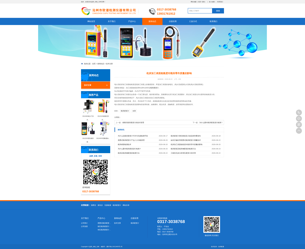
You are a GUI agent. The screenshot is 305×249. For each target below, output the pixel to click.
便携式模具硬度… (104, 223)
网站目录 (126, 205)
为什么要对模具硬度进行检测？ (211, 122)
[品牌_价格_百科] (113, 11)
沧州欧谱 (221, 246)
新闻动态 (152, 21)
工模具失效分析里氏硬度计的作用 (183, 153)
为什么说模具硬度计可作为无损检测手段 (133, 136)
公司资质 (84, 226)
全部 (134, 111)
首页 (94, 64)
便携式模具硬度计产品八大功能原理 (131, 140)
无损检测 (107, 205)
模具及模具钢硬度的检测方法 (129, 153)
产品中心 (132, 21)
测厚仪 (93, 205)
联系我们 (220, 2)
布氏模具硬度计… (104, 230)
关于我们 (111, 21)
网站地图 (193, 2)
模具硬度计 (154, 88)
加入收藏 (212, 2)
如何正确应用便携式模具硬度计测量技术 (186, 140)
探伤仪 (100, 205)
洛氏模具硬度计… (104, 226)
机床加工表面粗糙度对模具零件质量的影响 (186, 144)
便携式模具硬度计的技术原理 (133, 122)
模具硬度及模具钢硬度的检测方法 (183, 149)
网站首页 (91, 21)
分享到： (117, 117)
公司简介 (84, 223)
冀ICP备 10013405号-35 (114, 246)
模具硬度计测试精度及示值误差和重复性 (186, 136)
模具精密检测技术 (124, 144)
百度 (199, 2)
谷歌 (203, 2)
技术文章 (109, 64)
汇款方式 (193, 21)
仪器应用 (173, 21)
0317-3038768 (299, 113)
